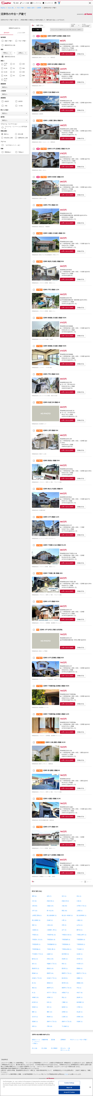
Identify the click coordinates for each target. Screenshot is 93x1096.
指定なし (6, 134)
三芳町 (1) (79, 1007)
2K (14, 64)
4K (14, 72)
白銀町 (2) (50, 954)
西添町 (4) (35, 973)
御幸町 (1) (65, 1007)
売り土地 (34, 1048)
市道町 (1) (79, 1021)
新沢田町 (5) (65, 954)
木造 (6, 105)
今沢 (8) (34, 901)
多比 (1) (34, 963)
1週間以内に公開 (23, 137)
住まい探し (11, 7)
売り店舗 (44, 1048)
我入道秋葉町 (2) (51, 915)
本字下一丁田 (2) (51, 992)
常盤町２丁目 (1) (51, 963)
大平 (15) (34, 910)
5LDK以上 (5, 79)
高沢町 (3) (79, 959)
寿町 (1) (34, 925)
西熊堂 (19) (50, 968)
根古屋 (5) (65, 978)
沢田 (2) (64, 925)
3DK (23, 68)
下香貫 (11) (35, 934)
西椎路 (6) (79, 968)
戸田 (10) (49, 1026)
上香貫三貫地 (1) (37, 915)
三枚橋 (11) (35, 930)
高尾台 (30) (50, 959)
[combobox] (7, 53)
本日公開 (20, 134)
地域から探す (31, 7)
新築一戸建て (9, 41)
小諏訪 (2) (79, 920)
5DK (23, 75)
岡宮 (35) (64, 910)
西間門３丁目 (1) (81, 973)
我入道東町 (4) (36, 920)
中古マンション (74, 1039)
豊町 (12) (49, 1012)
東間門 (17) (50, 987)
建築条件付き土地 (10, 45)
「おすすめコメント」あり (12, 145)
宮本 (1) (49, 1007)
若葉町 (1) (35, 1021)
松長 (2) (49, 1002)
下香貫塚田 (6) (66, 939)
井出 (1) (79, 896)
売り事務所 (54, 1048)
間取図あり (8, 152)
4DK (23, 72)
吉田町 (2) (65, 1012)
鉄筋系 (7, 101)
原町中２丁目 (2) (51, 1021)
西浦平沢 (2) (35, 968)
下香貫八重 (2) (51, 949)
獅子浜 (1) (79, 930)
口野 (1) (64, 920)
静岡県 (39, 7)
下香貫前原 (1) (81, 944)
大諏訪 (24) (50, 906)
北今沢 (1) (35, 1016)
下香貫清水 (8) (51, 939)
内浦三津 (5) (65, 901)
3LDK (5, 72)
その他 (20, 105)
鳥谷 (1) (64, 963)
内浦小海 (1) (50, 901)
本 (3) (33, 992)
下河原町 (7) (80, 949)
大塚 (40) (64, 906)
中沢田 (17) (80, 963)
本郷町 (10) (35, 997)
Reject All (69, 1087)
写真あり (21, 152)
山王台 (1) (79, 925)
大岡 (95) (34, 906)
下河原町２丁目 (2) (37, 954)
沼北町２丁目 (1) (51, 978)
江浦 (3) (79, 901)
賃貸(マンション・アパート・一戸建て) (36, 1041)
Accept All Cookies (69, 1092)
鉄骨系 (20, 101)
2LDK (5, 68)
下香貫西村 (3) (81, 939)
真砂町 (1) (79, 997)
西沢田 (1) (65, 968)
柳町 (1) (34, 1012)
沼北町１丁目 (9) (37, 978)
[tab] (6, 32)
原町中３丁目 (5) (66, 1021)
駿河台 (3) (35, 959)
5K (14, 75)
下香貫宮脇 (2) (36, 949)
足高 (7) (49, 896)
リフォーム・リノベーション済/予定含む (16, 127)
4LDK (5, 75)
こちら (66, 1074)
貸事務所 (63, 1039)
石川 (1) (64, 896)
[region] (46, 1087)
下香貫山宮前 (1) (66, 949)
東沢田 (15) (65, 983)
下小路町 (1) (65, 1026)
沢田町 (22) (80, 1016)
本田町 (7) (50, 997)
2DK (23, 64)
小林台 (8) (50, 925)
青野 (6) (34, 896)
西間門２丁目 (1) (66, 973)
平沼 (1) (79, 987)
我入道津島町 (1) (81, 915)
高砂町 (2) (65, 959)
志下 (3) (64, 930)
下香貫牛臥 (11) (51, 934)
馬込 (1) (64, 997)
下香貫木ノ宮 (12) (37, 939)
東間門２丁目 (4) (66, 987)
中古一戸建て (21, 7)
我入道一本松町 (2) (67, 915)
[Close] (90, 1087)
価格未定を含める (10, 56)
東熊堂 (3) (50, 983)
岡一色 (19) (50, 910)
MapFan (3, 7)
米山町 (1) (79, 1012)
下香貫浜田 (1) (36, 944)
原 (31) (34, 983)
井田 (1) (34, 1026)
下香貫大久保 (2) (66, 934)
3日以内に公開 (8, 137)
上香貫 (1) (79, 910)
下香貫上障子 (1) (81, 934)
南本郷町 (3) (80, 1002)
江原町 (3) (65, 1016)
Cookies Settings (69, 1083)
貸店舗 (53, 1039)
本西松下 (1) (65, 992)
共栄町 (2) (50, 920)
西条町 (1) (50, 1016)
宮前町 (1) (35, 1007)
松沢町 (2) (35, 1002)
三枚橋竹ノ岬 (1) (51, 930)
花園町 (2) (79, 978)
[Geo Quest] (59, 3)
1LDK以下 (5, 64)
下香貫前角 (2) (66, 944)
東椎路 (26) (80, 983)
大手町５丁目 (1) (81, 906)
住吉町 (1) (79, 954)
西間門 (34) (50, 973)
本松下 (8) (79, 992)
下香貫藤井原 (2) (51, 944)
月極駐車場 (45, 1039)
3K (14, 68)
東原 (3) (34, 987)
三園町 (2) (65, 1002)
